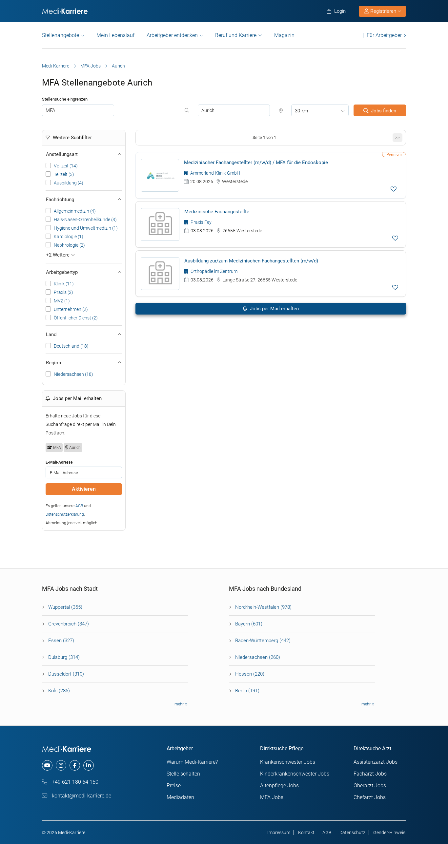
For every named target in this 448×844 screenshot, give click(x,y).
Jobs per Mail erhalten (274, 309)
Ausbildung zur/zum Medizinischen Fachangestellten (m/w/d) (251, 261)
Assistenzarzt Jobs (375, 762)
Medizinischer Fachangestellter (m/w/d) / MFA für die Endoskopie (256, 162)
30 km (301, 111)
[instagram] (61, 765)
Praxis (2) (63, 292)
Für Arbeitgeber (384, 35)
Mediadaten (180, 797)
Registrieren (383, 11)
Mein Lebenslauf (115, 35)
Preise (174, 785)
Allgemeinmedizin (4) (75, 211)
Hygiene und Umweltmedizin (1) (86, 228)
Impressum (278, 832)
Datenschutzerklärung (65, 514)
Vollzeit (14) (66, 165)
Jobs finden (383, 111)
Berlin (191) (247, 691)
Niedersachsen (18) (73, 374)
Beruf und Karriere (235, 35)
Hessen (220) (249, 674)
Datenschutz (352, 832)
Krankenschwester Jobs (287, 762)
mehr (179, 704)
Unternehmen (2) (71, 309)
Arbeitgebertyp (62, 272)
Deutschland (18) (71, 346)
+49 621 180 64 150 (74, 782)
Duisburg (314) (64, 657)
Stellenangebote (60, 35)
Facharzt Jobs (370, 774)
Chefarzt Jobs (370, 797)
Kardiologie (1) (68, 236)
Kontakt (306, 832)
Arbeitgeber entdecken (172, 35)
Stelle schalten (183, 774)
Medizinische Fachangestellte (216, 212)
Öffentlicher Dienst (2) (76, 317)
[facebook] (75, 765)
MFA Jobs (90, 65)
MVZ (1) (62, 300)
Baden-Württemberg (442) (263, 640)
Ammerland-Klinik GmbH (214, 173)
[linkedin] (88, 765)
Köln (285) (59, 691)
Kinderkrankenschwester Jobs (294, 774)
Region (53, 363)
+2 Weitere (58, 255)
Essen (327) (61, 640)
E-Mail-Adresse (59, 462)
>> (397, 137)
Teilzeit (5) (64, 174)
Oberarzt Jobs (370, 785)
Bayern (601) (248, 624)
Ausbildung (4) (68, 182)
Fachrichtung (60, 199)
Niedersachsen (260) (257, 657)
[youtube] (47, 765)
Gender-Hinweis (389, 832)
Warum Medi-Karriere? (192, 762)
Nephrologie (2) (69, 245)
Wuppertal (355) (65, 607)
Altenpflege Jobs (279, 785)
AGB (79, 506)
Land (51, 334)
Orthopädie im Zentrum (213, 271)
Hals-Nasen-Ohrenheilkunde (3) (85, 219)
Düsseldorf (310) (66, 674)
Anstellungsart (62, 154)
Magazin (284, 35)
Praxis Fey (201, 222)
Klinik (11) (64, 283)
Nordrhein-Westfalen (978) (263, 607)
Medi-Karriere (55, 65)
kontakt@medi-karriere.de (81, 796)
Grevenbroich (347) (68, 624)
